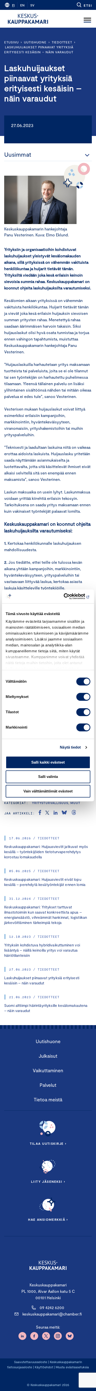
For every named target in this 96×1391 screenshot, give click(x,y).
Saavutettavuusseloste (30, 1362)
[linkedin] (55, 813)
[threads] (74, 813)
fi (13, 5)
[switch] (83, 697)
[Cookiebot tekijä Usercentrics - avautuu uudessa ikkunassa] (69, 596)
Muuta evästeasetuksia (72, 1367)
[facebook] (40, 813)
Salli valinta (48, 777)
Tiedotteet (62, 42)
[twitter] (47, 813)
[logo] (28, 19)
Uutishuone (35, 42)
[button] (84, 5)
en (22, 5)
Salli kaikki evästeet (48, 762)
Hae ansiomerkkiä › (48, 1220)
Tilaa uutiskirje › (48, 1144)
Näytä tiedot (70, 747)
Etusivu (11, 42)
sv (32, 5)
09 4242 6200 (52, 1307)
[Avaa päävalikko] (87, 18)
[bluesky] (64, 813)
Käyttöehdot (44, 1367)
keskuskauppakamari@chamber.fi (52, 1314)
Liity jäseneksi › (48, 1182)
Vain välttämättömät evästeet (48, 791)
